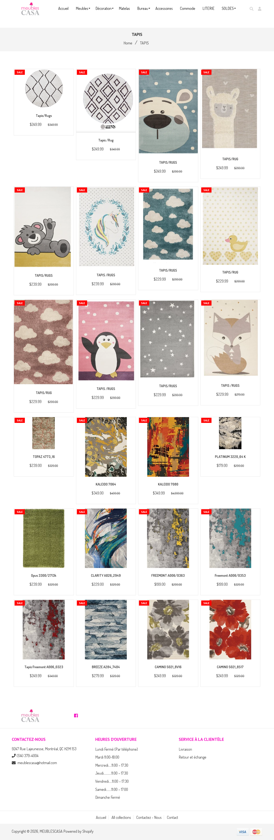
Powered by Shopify (78, 831)
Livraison (185, 749)
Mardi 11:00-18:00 (107, 757)
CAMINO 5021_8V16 (168, 667)
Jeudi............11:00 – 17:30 (111, 773)
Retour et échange (192, 757)
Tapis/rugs (44, 115)
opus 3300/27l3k (43, 575)
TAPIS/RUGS (168, 162)
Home (128, 43)
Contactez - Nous (149, 817)
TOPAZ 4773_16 (44, 457)
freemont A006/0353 (230, 575)
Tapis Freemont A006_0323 (43, 667)
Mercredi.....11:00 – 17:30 (111, 765)
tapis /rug (105, 140)
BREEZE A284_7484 (106, 667)
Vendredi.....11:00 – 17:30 (112, 781)
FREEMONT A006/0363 (168, 575)
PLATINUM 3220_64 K (230, 457)
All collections (121, 817)
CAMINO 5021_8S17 (230, 667)
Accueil (101, 817)
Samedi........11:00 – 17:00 (111, 789)
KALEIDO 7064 (106, 484)
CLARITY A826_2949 (106, 575)
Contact (172, 817)
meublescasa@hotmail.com (37, 762)
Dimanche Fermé (107, 797)
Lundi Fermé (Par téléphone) (116, 749)
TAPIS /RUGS (106, 275)
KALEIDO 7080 (168, 484)
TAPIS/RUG (230, 159)
